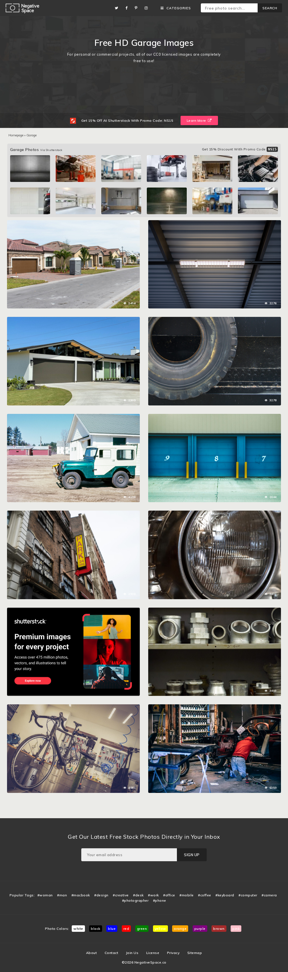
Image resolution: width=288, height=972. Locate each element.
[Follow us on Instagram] (148, 8)
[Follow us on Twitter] (118, 8)
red (126, 928)
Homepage (15, 135)
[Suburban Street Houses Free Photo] (73, 223)
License (152, 953)
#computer (247, 895)
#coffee (204, 895)
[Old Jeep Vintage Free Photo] (73, 416)
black (95, 928)
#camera (269, 895)
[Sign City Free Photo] (73, 513)
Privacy (173, 953)
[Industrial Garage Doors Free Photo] (214, 416)
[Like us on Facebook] (127, 8)
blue (112, 928)
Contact (111, 953)
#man (62, 895)
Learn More (197, 120)
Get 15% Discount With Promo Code (239, 149)
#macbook (80, 895)
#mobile (186, 895)
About (91, 953)
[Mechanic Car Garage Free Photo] (214, 707)
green (142, 928)
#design (101, 895)
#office (169, 895)
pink (236, 928)
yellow (160, 928)
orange (180, 928)
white (78, 928)
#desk (138, 895)
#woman (45, 895)
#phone (159, 900)
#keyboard (224, 895)
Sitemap (194, 953)
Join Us (132, 953)
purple (200, 928)
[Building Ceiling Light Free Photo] (214, 223)
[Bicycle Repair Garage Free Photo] (73, 707)
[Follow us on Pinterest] (137, 8)
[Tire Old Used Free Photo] (214, 319)
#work (153, 895)
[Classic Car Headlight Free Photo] (214, 513)
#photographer (135, 900)
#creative (121, 895)
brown (219, 928)
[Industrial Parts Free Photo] (214, 610)
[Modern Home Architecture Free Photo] (73, 319)
